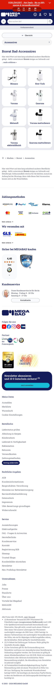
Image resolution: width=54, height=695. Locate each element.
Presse (5, 588)
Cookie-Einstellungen (12, 414)
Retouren (6, 450)
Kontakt (6, 545)
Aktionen (6, 609)
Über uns (6, 596)
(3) (39, 378)
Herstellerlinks (9, 537)
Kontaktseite (25, 300)
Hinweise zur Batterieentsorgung (17, 489)
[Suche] (49, 21)
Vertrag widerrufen (10, 463)
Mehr (22, 645)
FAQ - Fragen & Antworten (14, 533)
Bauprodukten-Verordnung (15, 485)
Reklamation (8, 446)
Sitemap (6, 553)
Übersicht (29, 35)
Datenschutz (8, 498)
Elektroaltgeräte (9, 529)
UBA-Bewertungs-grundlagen (16, 506)
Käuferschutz (8, 437)
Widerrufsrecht (9, 510)
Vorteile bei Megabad (12, 600)
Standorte (6, 592)
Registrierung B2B (10, 549)
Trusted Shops (8, 557)
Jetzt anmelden (27, 385)
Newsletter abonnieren (22, 377)
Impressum (7, 502)
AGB (4, 477)
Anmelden (7, 402)
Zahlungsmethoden (11, 458)
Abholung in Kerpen (11, 433)
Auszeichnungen (10, 525)
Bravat (19, 158)
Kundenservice (9, 541)
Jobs (4, 584)
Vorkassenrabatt (27, 27)
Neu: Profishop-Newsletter (14, 569)
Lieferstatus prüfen (11, 429)
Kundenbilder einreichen (14, 561)
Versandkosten (9, 454)
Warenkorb (7, 410)
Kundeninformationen (13, 481)
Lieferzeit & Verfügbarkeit (14, 441)
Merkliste (6, 406)
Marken (10, 158)
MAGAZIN (6, 605)
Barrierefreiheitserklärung (14, 494)
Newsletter (7, 565)
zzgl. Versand (29, 617)
